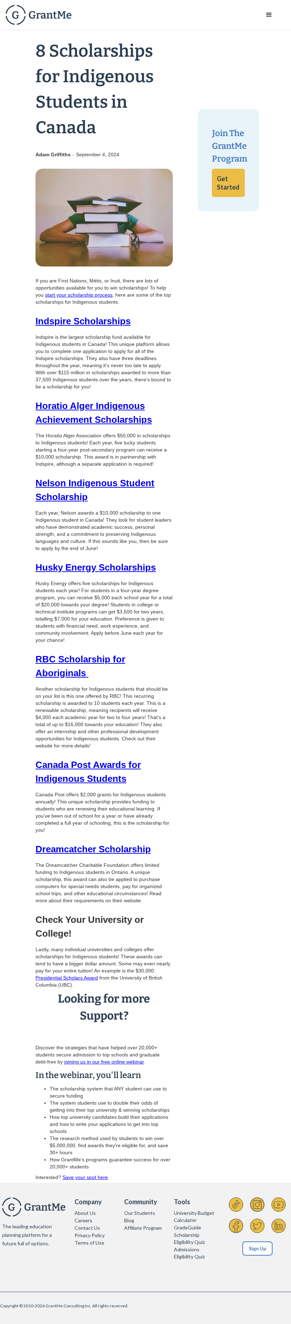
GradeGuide (187, 1227)
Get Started (228, 183)
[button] (269, 15)
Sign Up (257, 1248)
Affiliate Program (143, 1228)
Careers (83, 1220)
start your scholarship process (78, 295)
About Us (85, 1213)
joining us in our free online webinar (104, 1062)
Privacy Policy (90, 1235)
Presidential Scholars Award (66, 978)
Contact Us (87, 1228)
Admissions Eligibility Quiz (189, 1253)
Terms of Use (89, 1243)
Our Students (139, 1213)
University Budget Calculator (194, 1216)
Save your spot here (85, 1177)
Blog (129, 1220)
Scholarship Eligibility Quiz (189, 1238)
